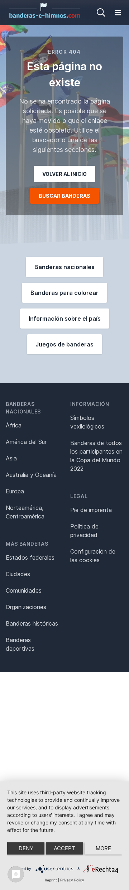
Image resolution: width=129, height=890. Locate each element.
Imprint (51, 880)
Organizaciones (26, 607)
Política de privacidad (84, 531)
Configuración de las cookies (92, 556)
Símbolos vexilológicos (87, 422)
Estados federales (30, 557)
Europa (15, 491)
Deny (26, 848)
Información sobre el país (65, 318)
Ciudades (18, 574)
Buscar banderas (64, 196)
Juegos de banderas (64, 344)
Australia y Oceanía (31, 474)
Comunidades (24, 590)
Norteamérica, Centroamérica (25, 512)
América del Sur (26, 441)
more (103, 848)
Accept (64, 848)
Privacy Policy (72, 880)
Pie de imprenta (91, 509)
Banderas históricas (32, 623)
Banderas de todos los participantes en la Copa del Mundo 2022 (96, 455)
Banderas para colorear (64, 292)
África (14, 425)
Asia (11, 458)
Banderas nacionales (64, 267)
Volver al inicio (64, 174)
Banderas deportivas (20, 644)
